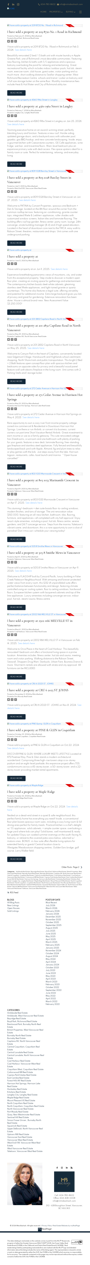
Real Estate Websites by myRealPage (66, 1225)
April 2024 (51, 962)
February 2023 (53, 985)
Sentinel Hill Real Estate (34, 884)
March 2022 (51, 1002)
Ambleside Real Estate (23, 871)
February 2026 (53, 911)
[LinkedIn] (13, 4)
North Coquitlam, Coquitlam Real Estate (28, 883)
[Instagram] (18, 4)
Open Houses (13, 908)
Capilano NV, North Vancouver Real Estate (30, 336)
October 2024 (52, 954)
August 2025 (52, 928)
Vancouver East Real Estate (37, 886)
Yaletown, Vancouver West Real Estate (28, 491)
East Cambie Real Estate (74, 877)
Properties (55, 12)
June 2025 (51, 934)
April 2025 (51, 939)
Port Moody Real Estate (23, 696)
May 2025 (50, 937)
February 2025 (53, 945)
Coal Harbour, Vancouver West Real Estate (30, 631)
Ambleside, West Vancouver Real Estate (25, 1016)
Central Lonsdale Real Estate (44, 875)
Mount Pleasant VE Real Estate (60, 881)
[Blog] (71, 1167)
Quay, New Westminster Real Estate (23, 1115)
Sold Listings (13, 911)
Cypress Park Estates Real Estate (55, 877)
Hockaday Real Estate (63, 879)
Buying (69, 12)
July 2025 (50, 931)
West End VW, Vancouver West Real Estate (30, 188)
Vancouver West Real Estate (20, 1140)
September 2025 (53, 925)
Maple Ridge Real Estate (23, 798)
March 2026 (51, 908)
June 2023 (51, 973)
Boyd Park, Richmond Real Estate (26, 38)
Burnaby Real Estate (46, 873)
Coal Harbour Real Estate (62, 875)
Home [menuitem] (43, 12)
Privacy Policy (47, 1225)
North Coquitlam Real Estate (20, 1103)
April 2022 (51, 999)
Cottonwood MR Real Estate (35, 877)
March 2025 (51, 942)
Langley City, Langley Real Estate (26, 113)
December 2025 (53, 917)
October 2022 (52, 987)
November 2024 (53, 951)
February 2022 (53, 1004)
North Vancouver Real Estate (51, 883)
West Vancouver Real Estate (20, 1149)
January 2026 (52, 914)
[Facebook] (8, 4)
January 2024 (52, 965)
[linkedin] (66, 1167)
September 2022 (53, 990)
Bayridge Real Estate (37, 871)
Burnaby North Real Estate (30, 873)
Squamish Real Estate (49, 884)
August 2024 (52, 956)
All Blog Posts (13, 903)
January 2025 (52, 948)
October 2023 (52, 968)
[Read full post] (45, 27)
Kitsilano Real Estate (16, 1092)
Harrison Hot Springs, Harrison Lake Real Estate (32, 406)
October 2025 (52, 922)
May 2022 (50, 996)
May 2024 (50, 959)
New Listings (13, 906)
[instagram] (61, 1167)
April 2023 (51, 979)
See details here (23, 50)
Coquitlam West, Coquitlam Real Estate (25, 1069)
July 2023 (50, 970)
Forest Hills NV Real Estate (15, 879)
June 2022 (51, 993)
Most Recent (51, 903)
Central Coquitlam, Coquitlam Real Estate (29, 736)
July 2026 (50, 906)
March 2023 (51, 982)
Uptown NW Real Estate (19, 886)
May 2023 (50, 976)
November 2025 (53, 920)
